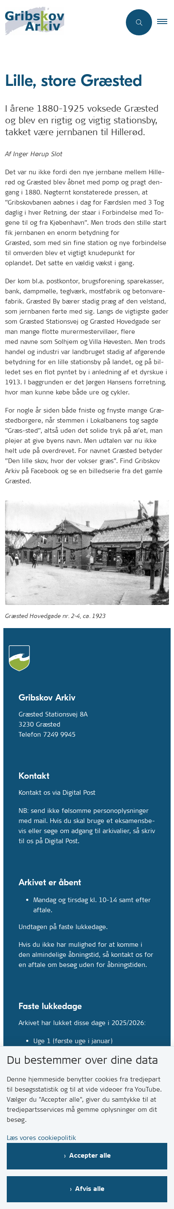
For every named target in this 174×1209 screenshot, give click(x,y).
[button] (165, 22)
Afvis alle (89, 1189)
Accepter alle (90, 1156)
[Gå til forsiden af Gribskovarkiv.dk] (60, 22)
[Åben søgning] (139, 22)
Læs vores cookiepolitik (41, 1138)
